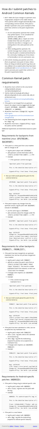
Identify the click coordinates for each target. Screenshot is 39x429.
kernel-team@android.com (23, 68)
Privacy (16, 426)
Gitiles (11, 426)
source (35, 426)
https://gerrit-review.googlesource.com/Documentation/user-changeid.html (19, 115)
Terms (22, 426)
